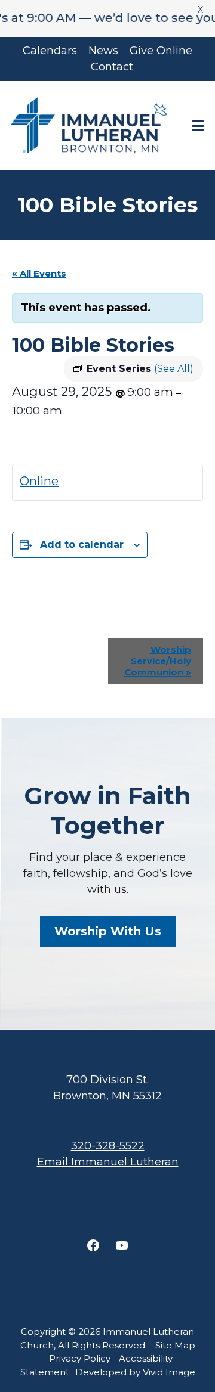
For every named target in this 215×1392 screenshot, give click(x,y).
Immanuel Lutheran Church (89, 125)
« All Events (39, 273)
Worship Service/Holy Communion (157, 661)
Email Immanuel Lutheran (108, 1161)
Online (39, 481)
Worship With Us (107, 931)
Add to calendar (82, 544)
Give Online (161, 50)
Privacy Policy (79, 1358)
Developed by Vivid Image (135, 1372)
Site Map (175, 1345)
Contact (112, 66)
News (103, 50)
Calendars (50, 50)
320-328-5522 (108, 1145)
